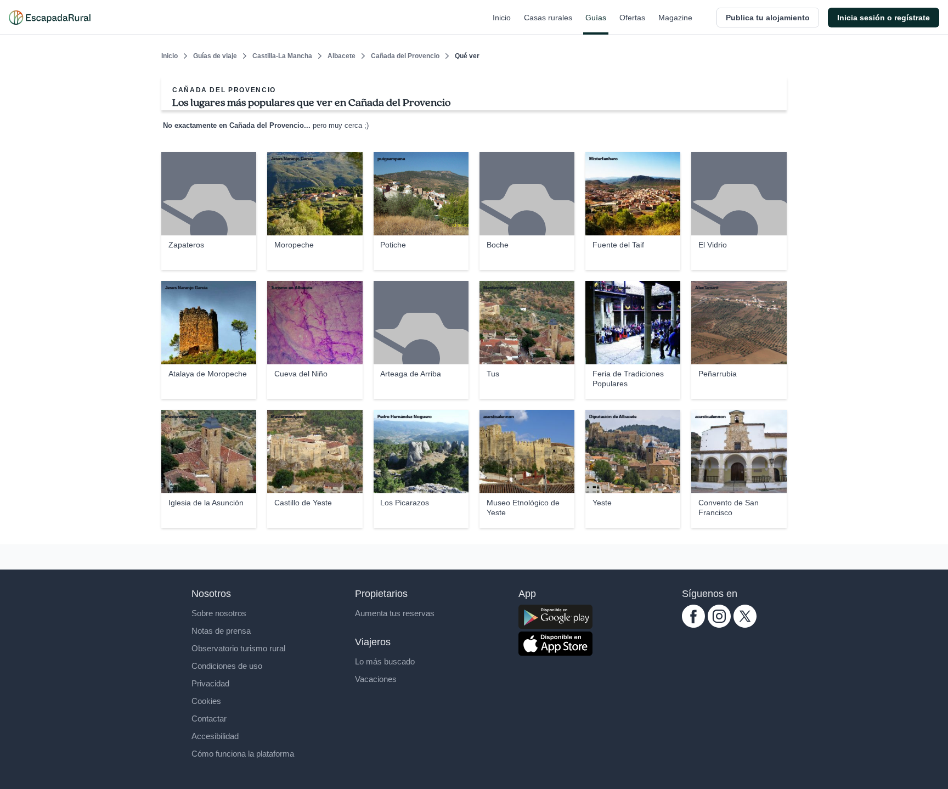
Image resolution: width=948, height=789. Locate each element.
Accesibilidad (215, 736)
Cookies (206, 701)
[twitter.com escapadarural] (745, 624)
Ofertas (632, 17)
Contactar (209, 718)
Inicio (502, 17)
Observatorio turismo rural (238, 648)
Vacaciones (376, 679)
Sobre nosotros (218, 613)
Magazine (675, 17)
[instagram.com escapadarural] (719, 624)
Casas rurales (548, 17)
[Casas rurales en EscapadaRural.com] (50, 17)
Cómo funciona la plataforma (242, 753)
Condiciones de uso (226, 665)
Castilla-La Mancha (282, 56)
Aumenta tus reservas (395, 613)
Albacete (342, 56)
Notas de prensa (221, 630)
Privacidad (210, 683)
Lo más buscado (385, 661)
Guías (595, 17)
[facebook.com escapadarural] (693, 624)
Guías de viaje (215, 56)
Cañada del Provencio (405, 56)
